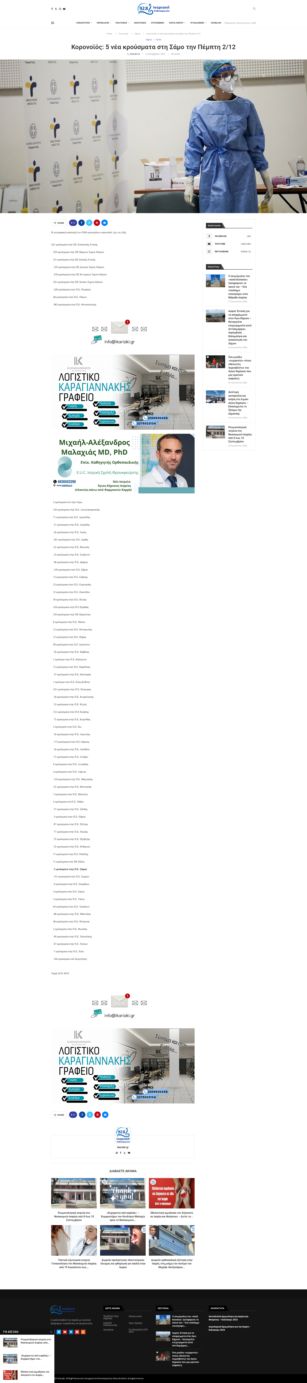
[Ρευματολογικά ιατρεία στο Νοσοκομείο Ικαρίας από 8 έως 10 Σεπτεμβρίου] (74, 1193)
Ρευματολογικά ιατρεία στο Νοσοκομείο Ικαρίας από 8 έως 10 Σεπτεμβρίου (74, 1216)
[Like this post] (74, 223)
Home (109, 33)
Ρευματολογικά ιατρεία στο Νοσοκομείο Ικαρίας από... (36, 1341)
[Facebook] (52, 9)
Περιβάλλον (103, 23)
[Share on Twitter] (89, 223)
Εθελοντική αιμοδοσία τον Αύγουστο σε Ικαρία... (35, 1373)
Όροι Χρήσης (135, 1323)
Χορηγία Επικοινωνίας (110, 1324)
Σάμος (137, 33)
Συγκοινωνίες (157, 23)
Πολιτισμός (121, 23)
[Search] (254, 9)
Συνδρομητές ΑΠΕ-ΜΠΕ (138, 1330)
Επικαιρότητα (83, 23)
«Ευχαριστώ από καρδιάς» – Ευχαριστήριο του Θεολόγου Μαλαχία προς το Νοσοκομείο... (123, 1216)
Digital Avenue (137, 1378)
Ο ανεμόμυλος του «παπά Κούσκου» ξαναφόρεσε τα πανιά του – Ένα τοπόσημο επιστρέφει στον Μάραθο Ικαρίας (239, 287)
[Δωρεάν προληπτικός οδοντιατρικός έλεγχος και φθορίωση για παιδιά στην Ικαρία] (123, 1240)
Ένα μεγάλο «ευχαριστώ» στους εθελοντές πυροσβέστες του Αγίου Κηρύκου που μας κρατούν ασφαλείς (239, 368)
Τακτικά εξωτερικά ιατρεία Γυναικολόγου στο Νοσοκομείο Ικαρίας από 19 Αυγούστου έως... (74, 1264)
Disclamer (108, 1330)
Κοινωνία (123, 33)
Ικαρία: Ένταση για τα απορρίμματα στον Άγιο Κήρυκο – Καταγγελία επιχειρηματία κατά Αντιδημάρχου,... (184, 1339)
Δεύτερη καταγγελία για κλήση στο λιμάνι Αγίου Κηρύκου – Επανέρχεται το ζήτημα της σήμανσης (238, 403)
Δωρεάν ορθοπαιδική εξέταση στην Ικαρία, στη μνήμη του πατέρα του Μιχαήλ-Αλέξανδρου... (172, 1264)
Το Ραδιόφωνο (197, 23)
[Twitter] (56, 9)
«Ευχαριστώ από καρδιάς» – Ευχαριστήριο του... (36, 1357)
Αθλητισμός (140, 23)
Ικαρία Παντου (176, 23)
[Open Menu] (52, 22)
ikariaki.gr (135, 53)
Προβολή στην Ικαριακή (111, 1317)
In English (216, 23)
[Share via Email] (104, 223)
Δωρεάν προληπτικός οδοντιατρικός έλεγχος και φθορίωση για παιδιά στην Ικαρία (123, 1264)
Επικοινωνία (135, 1316)
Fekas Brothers (120, 1378)
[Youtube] (64, 9)
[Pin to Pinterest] (97, 223)
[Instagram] (60, 9)
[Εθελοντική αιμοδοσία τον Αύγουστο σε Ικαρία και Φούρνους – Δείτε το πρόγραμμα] (172, 1193)
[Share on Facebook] (81, 223)
